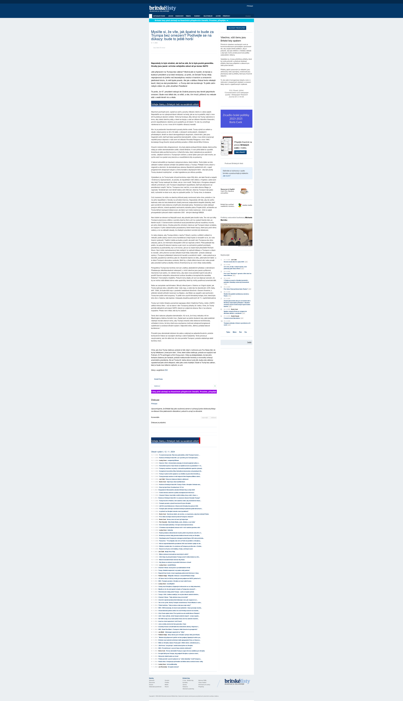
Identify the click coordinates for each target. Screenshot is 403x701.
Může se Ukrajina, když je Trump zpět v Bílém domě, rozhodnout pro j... (179, 643)
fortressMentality (172, 664)
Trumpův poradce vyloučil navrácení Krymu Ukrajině (175, 503)
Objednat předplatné (236, 28)
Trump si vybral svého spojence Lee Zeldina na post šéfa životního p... (180, 474)
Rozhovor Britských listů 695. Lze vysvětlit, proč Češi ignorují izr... (178, 458)
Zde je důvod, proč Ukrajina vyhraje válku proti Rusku (184, 635)
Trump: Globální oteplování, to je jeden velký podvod (173, 570)
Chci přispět (240, 152)
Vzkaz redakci (202, 682)
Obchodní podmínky (188, 689)
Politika (167, 682)
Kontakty (185, 682)
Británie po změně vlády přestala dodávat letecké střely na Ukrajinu (179, 535)
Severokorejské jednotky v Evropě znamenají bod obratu (176, 525)
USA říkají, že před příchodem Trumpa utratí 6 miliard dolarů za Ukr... (179, 557)
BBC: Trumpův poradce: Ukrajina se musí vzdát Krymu (174, 581)
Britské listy (163, 9)
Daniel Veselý (235, 316)
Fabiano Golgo (162, 576)
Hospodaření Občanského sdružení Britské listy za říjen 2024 (176, 490)
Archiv (170, 16)
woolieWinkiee (171, 565)
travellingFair (171, 584)
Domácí (167, 680)
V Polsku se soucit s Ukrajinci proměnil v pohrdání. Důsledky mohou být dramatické (236, 282)
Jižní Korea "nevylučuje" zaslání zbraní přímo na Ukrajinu (175, 645)
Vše (245, 332)
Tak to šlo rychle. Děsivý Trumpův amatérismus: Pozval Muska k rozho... (180, 602)
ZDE (166, 370)
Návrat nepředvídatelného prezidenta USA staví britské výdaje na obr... (180, 543)
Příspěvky (226, 16)
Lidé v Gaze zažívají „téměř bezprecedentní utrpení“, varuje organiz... (178, 616)
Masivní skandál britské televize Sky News (172, 560)
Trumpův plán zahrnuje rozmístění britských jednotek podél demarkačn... (180, 509)
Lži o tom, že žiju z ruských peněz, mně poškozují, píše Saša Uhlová (235, 267)
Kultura (151, 684)
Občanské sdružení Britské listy (169, 696)
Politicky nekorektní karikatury (236, 218)
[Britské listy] (175, 104)
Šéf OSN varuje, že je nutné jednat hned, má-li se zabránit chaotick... (178, 619)
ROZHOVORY (179, 16)
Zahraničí (151, 680)
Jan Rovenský (162, 667)
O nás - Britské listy (188, 680)
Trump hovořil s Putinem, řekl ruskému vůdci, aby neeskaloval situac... (180, 501)
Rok (240, 332)
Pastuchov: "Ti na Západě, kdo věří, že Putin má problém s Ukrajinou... (180, 541)
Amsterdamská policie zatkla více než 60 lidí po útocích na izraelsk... (178, 610)
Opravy (185, 684)
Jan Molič (161, 632)
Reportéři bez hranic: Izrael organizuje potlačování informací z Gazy (178, 573)
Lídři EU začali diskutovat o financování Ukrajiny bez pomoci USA (178, 506)
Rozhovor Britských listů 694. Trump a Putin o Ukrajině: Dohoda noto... (180, 484)
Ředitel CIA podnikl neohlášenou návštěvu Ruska (236, 295)
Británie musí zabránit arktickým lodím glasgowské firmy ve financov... (179, 640)
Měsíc (235, 332)
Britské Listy (237, 682)
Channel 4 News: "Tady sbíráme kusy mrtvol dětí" (173, 597)
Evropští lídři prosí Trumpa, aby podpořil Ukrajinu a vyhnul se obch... (178, 653)
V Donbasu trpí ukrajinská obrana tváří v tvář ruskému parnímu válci (179, 527)
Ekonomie (152, 682)
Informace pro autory (204, 684)
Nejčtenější (225, 255)
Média (166, 684)
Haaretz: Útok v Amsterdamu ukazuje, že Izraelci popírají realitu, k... (179, 463)
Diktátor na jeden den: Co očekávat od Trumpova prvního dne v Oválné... (180, 546)
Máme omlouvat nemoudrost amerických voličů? (173, 554)
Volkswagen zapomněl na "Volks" (175, 632)
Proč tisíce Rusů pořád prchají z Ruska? (237, 289)
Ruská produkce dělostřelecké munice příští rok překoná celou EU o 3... (180, 533)
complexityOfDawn (173, 460)
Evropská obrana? (173, 667)
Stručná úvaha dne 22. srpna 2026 (235, 262)
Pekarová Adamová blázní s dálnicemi (177, 479)
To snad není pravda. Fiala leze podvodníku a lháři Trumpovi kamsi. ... (179, 455)
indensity (170, 530)
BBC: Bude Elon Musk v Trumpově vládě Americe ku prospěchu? (177, 629)
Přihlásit (249, 6)
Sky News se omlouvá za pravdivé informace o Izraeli (175, 562)
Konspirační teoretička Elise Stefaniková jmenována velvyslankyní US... (180, 471)
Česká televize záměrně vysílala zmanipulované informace (176, 492)
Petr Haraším (163, 522)
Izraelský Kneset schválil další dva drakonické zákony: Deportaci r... (178, 627)
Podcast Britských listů (234, 163)
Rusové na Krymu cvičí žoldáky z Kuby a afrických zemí (176, 549)
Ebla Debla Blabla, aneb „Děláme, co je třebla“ (182, 522)
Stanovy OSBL (202, 680)
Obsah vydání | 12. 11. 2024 (163, 451)
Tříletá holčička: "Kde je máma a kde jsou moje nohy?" (174, 605)
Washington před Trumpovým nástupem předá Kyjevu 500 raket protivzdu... (181, 538)
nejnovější (205, 418)
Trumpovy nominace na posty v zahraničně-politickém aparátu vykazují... (181, 468)
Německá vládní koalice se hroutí (168, 656)
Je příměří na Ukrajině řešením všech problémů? (173, 511)
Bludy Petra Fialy (170, 551)
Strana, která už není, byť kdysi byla (177, 519)
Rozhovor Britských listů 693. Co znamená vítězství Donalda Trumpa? (179, 498)
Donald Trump (158, 379)
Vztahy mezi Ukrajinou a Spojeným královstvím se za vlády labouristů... (179, 586)
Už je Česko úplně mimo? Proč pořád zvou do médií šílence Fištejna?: (179, 613)
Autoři (218, 16)
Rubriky (197, 16)
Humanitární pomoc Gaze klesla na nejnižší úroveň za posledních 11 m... (180, 466)
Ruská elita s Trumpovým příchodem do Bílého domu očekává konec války (180, 661)
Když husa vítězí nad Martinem (176, 482)
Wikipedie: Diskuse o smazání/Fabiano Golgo (181, 576)
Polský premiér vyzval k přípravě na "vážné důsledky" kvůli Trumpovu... (179, 659)
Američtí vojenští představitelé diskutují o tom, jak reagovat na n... (178, 600)
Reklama (185, 686)
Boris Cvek (162, 482)
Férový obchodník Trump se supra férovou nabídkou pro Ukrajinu (185, 651)
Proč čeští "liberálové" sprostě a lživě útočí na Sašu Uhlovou (237, 274)
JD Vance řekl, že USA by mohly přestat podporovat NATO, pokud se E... (179, 578)
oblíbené (213, 418)
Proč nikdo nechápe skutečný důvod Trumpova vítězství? (176, 517)
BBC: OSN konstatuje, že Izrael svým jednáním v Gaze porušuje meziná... (180, 608)
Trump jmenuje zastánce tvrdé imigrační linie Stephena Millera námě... (180, 476)
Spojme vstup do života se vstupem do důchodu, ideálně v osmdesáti (235, 312)
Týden (228, 332)
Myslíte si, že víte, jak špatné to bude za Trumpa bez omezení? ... (177, 589)
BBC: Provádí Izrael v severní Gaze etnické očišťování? (174, 648)
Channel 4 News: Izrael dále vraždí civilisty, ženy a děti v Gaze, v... (178, 495)
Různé (167, 686)
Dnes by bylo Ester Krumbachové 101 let (171, 487)
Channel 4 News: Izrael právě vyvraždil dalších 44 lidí (174, 568)
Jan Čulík (162, 479)
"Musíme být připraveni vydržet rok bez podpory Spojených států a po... (179, 637)
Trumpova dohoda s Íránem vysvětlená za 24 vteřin (237, 324)
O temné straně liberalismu (233, 318)
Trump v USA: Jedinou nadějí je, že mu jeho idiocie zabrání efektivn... (178, 594)
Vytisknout (157, 386)
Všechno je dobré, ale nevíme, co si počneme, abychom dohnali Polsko (188, 514)
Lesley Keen (163, 460)
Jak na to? (226, 176)
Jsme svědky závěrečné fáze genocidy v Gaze (172, 624)
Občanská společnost (155, 686)
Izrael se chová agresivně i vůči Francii (170, 621)
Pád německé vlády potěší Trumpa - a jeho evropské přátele (176, 592)
